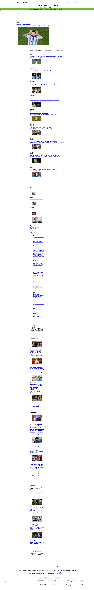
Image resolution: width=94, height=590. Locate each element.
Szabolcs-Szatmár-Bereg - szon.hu (70, 585)
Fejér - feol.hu (53, 581)
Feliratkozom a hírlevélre (60, 50)
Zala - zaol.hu (81, 584)
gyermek (31, 401)
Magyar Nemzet (20, 13)
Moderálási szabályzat (66, 570)
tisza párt (34, 302)
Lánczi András (32, 485)
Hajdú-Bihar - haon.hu (54, 584)
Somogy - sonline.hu (68, 584)
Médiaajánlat (25, 570)
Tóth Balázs (31, 538)
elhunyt (31, 223)
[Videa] (38, 482)
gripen (34, 281)
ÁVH (34, 292)
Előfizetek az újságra (60, 566)
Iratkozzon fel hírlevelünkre (36, 475)
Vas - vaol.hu (81, 581)
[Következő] (55, 179)
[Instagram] (35, 482)
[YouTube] (40, 482)
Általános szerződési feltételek (50, 570)
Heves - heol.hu (54, 585)
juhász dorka (32, 207)
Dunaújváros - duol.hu (54, 580)
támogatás (31, 197)
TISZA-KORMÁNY (55, 5)
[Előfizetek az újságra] (67, 3)
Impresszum (19, 570)
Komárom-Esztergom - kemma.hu (70, 581)
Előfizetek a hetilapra (36, 560)
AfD (30, 444)
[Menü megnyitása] (76, 3)
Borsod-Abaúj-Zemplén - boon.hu (42, 584)
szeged (30, 347)
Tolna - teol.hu (81, 580)
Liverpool (31, 111)
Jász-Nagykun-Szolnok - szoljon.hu (70, 580)
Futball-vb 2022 (18, 22)
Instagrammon (41, 479)
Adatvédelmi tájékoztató (32, 570)
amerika (33, 486)
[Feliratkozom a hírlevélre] (24, 3)
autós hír (31, 187)
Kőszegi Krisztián (35, 260)
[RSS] (42, 482)
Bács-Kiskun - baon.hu (40, 580)
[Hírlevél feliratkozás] (31, 482)
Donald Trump (35, 235)
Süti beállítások (74, 570)
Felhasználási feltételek (40, 570)
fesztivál (31, 505)
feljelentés (31, 382)
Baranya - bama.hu (40, 581)
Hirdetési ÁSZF (59, 570)
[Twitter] (37, 482)
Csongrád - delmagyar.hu (41, 585)
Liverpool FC (35, 313)
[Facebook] (33, 482)
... (53, 178)
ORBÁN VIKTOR (39, 5)
